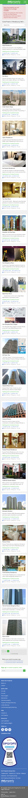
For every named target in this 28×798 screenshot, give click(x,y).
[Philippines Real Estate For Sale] (14, 2)
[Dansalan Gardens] (14, 502)
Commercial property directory (9, 707)
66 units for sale (6, 114)
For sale (3, 691)
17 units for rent (15, 519)
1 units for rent (14, 549)
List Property (4, 715)
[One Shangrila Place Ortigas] (14, 315)
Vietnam (18, 773)
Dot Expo (18, 778)
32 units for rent (15, 457)
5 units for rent (14, 362)
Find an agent (4, 696)
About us (3, 683)
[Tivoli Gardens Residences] (14, 563)
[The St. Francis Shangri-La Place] (14, 596)
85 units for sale (6, 613)
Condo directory (5, 705)
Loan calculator (5, 721)
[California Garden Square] (14, 471)
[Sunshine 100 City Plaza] (14, 223)
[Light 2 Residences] (14, 128)
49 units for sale (6, 457)
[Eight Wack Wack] (14, 284)
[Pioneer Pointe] (14, 532)
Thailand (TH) (12, 773)
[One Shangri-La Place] (14, 253)
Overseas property (6, 700)
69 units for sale (6, 240)
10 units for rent (14, 301)
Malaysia (23, 773)
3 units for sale (6, 332)
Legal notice (12, 792)
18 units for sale (6, 644)
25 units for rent (15, 240)
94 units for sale (6, 145)
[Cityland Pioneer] (14, 409)
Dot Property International (8, 778)
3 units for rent (15, 176)
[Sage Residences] (14, 36)
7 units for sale (6, 362)
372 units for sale (6, 176)
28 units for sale (6, 488)
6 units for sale (6, 301)
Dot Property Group (12, 776)
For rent (3, 693)
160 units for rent (16, 270)
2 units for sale (6, 53)
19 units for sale (6, 519)
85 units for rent (15, 613)
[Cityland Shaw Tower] (14, 376)
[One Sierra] (14, 67)
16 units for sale (6, 426)
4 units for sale (6, 84)
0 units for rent (14, 53)
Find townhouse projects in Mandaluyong (14, 662)
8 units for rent (14, 206)
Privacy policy (4, 792)
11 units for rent (15, 580)
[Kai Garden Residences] (14, 159)
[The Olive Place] (14, 189)
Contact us (4, 713)
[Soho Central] (14, 627)
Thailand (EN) (4, 773)
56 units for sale (6, 206)
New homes (4, 698)
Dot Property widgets (6, 723)
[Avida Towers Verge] (14, 97)
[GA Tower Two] (14, 345)
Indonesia (3, 776)
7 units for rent (14, 114)
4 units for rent (14, 426)
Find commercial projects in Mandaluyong (14, 660)
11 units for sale (6, 580)
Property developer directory (8, 703)
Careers (3, 685)
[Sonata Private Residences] (14, 440)
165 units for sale (6, 270)
